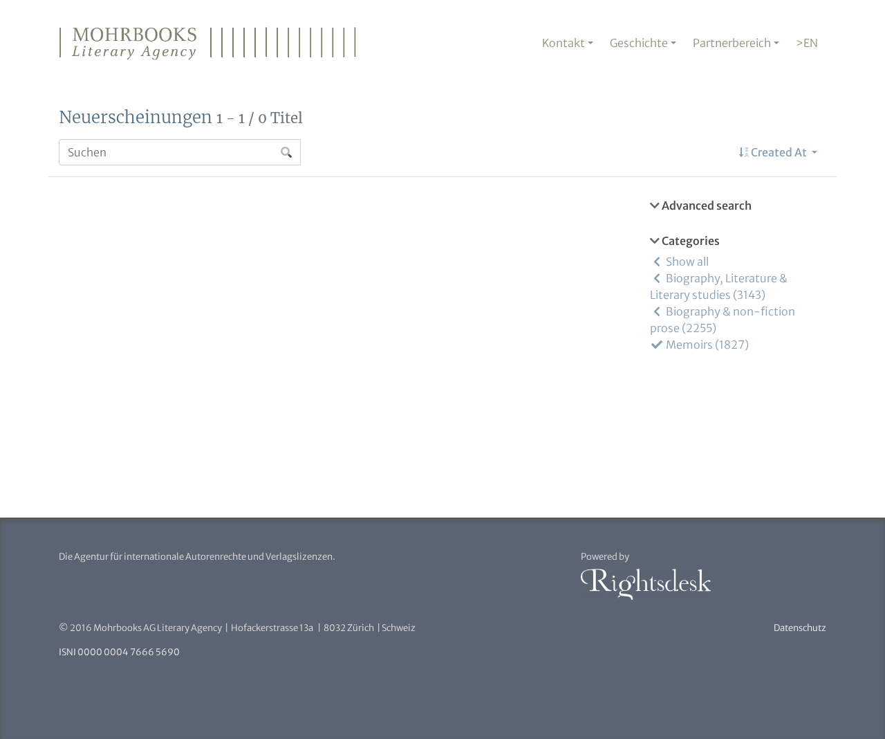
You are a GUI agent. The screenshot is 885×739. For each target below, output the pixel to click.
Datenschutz (800, 628)
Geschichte (639, 43)
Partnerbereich (732, 43)
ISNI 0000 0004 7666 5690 (119, 652)
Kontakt (563, 43)
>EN (807, 43)
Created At (779, 152)
